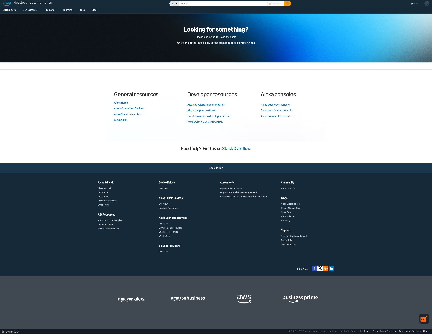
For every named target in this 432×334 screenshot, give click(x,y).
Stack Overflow (236, 148)
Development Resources (170, 227)
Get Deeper (103, 196)
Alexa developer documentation (206, 104)
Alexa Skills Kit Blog (290, 203)
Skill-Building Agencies (108, 228)
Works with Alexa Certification (205, 122)
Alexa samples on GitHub (201, 110)
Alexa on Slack (288, 188)
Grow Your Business (107, 200)
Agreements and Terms (231, 188)
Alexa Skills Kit (105, 188)
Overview (163, 188)
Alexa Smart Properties (128, 114)
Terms (367, 331)
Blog (94, 9)
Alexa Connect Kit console (276, 116)
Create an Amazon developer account (209, 116)
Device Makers (30, 9)
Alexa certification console (276, 110)
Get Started (103, 192)
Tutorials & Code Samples (110, 220)
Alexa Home (121, 102)
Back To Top (216, 168)
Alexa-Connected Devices (129, 108)
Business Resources (168, 208)
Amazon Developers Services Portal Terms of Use (243, 196)
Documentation (105, 224)
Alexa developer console (275, 104)
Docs (82, 9)
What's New (103, 204)
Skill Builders (9, 9)
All (173, 3)
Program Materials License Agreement (238, 192)
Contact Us (286, 240)
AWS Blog (285, 220)
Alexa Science (287, 216)
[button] (11, 331)
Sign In (414, 3)
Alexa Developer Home (417, 331)
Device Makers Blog (290, 208)
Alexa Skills (120, 120)
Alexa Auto (286, 212)
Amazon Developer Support (294, 236)
